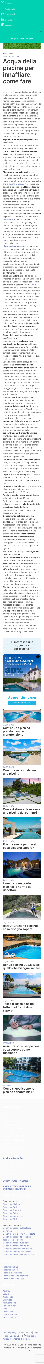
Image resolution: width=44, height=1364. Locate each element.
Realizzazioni (9, 1311)
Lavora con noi (10, 1314)
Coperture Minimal (11, 1204)
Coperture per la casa (13, 1216)
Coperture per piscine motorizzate (19, 1234)
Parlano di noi (9, 1305)
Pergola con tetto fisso (13, 1278)
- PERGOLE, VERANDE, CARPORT (17, 1187)
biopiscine (8, 219)
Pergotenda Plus (10, 1267)
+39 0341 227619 (11, 1125)
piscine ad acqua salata (14, 246)
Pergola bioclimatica (12, 1272)
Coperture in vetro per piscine (17, 1251)
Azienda (6, 1291)
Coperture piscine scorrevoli (16, 1245)
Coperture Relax (10, 1213)
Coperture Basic (10, 1207)
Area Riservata (9, 1317)
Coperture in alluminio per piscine (18, 1254)
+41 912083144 (10, 1173)
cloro (34, 284)
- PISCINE (16, 1180)
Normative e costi (25, 38)
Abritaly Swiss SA (13, 1158)
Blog (13, 38)
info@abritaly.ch (10, 1170)
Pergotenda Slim (10, 1270)
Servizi (6, 1294)
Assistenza (8, 1297)
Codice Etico (16, 1336)
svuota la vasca (16, 184)
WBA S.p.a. (36, 1350)
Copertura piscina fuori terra (16, 1242)
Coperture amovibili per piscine (17, 1248)
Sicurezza (7, 1300)
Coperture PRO (10, 1219)
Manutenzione (9, 1303)
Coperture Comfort (12, 1210)
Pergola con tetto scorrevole (16, 1275)
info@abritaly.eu (10, 1121)
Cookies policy (25, 1332)
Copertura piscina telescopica (17, 1237)
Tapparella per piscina (13, 1240)
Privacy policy (9, 1332)
